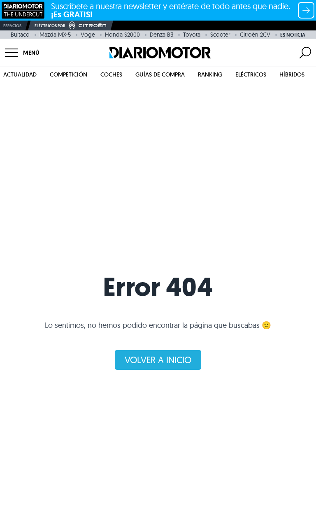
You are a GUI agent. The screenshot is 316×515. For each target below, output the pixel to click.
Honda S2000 (122, 34)
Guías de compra (160, 74)
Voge (88, 34)
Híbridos (291, 74)
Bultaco (20, 34)
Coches (111, 74)
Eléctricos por (50, 25)
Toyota (191, 34)
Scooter (220, 34)
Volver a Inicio (158, 360)
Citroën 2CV (255, 34)
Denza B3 (161, 34)
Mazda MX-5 (55, 34)
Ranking (210, 74)
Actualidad (20, 74)
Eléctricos (250, 74)
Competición (68, 74)
